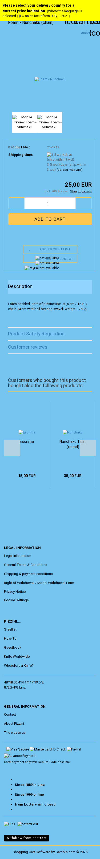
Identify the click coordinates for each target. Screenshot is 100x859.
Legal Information (17, 556)
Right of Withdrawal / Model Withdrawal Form (39, 583)
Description (20, 286)
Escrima (27, 441)
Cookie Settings (16, 600)
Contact (10, 714)
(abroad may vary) (69, 170)
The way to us (15, 733)
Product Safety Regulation (36, 333)
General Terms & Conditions (25, 565)
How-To (10, 638)
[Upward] (15, 851)
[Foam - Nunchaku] (50, 70)
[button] (16, 203)
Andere (86, 33)
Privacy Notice (15, 592)
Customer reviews (27, 347)
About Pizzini (14, 723)
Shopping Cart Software (31, 852)
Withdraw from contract (26, 838)
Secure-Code (47, 762)
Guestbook (12, 647)
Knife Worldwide (17, 656)
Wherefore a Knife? (19, 666)
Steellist (10, 629)
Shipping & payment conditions (28, 574)
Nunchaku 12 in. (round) (72, 444)
